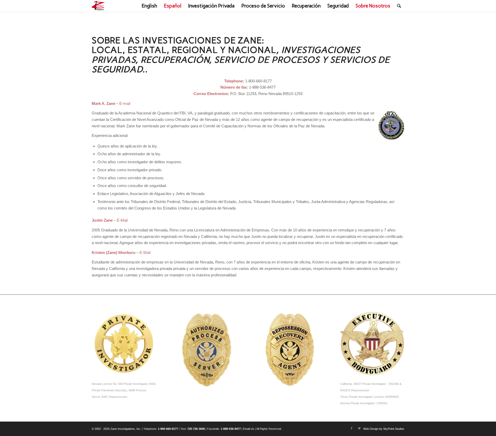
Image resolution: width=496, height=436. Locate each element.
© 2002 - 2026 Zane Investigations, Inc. (116, 428)
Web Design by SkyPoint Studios (383, 428)
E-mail (124, 103)
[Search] (399, 6)
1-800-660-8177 (168, 428)
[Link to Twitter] (359, 428)
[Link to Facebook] (351, 428)
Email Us (248, 428)
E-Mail (122, 220)
